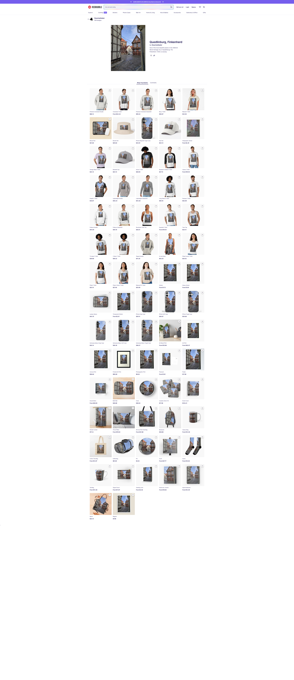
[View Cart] (204, 7)
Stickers (115, 12)
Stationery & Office (191, 12)
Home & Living (150, 12)
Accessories (177, 12)
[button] (147, 1)
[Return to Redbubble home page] (95, 7)
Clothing (102, 12)
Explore (90, 12)
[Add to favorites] (151, 55)
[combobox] (138, 7)
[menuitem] (90, 12)
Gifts (204, 12)
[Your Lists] (200, 7)
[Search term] (171, 7)
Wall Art (138, 12)
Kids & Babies (164, 12)
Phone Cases (126, 12)
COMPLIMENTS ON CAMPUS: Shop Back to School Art (147, 1)
